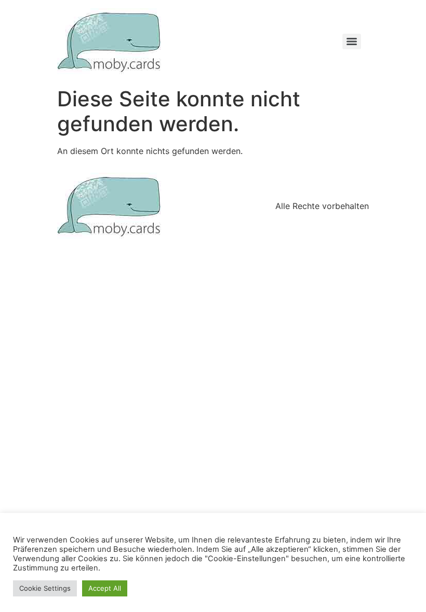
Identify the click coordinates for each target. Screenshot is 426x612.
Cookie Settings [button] (45, 588)
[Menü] (351, 41)
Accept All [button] (104, 588)
